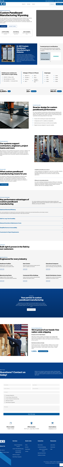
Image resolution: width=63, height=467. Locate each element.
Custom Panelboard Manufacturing (12, 398)
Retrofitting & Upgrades (10, 402)
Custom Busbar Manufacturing (11, 397)
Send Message (31, 414)
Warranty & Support (9, 400)
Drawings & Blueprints (10, 395)
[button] (9, 91)
